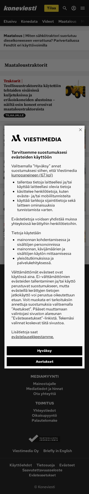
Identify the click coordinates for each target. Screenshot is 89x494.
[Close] (80, 129)
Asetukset (44, 361)
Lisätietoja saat (32, 334)
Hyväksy (44, 350)
